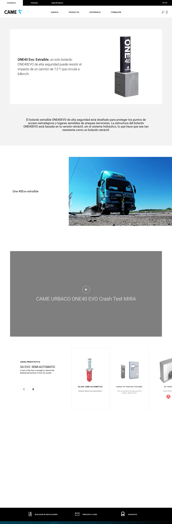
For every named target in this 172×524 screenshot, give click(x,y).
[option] (38, 367)
